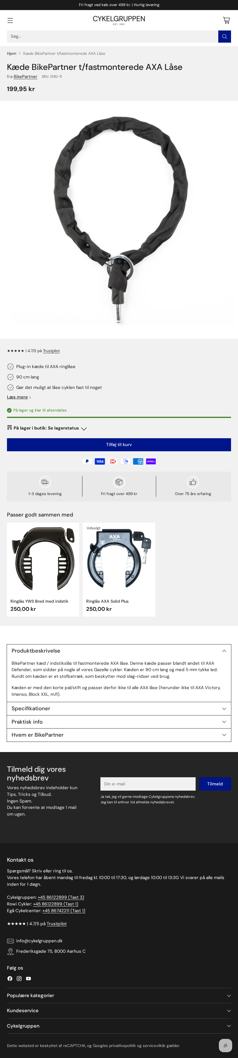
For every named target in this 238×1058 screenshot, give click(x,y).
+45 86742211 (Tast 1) (63, 911)
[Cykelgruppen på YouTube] (28, 979)
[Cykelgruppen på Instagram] (19, 979)
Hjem (11, 53)
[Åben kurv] (226, 20)
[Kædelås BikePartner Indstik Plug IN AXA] (119, 220)
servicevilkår (154, 1045)
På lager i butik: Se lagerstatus (46, 428)
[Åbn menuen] (10, 20)
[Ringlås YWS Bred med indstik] (43, 559)
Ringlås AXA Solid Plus (107, 601)
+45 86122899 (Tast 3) (61, 897)
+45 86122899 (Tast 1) (55, 904)
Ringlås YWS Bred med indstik (39, 601)
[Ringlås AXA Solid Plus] (119, 559)
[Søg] (224, 36)
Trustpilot (51, 350)
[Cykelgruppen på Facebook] (9, 979)
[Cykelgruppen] (119, 20)
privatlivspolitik (122, 1045)
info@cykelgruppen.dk (39, 941)
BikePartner (25, 76)
